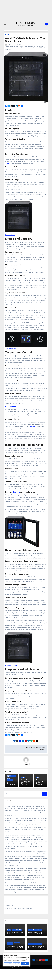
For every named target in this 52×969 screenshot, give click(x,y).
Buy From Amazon (10, 348)
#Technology (23, 47)
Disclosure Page (9, 905)
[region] (16, 959)
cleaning (32, 426)
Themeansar (38, 967)
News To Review (25, 23)
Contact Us (7, 901)
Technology (17, 942)
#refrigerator (8, 47)
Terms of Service (9, 911)
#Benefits (22, 46)
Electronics (10, 942)
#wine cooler (8, 49)
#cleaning (26, 46)
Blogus (31, 967)
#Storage (18, 47)
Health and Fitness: (9, 776)
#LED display (40, 46)
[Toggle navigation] (5, 24)
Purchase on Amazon (11, 665)
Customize (8, 963)
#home (30, 46)
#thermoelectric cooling (32, 47)
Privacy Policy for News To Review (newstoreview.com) (18, 908)
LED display (8, 163)
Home (7, 34)
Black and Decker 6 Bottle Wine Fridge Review (40, 781)
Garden (9, 929)
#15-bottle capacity (10, 46)
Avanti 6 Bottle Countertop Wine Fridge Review (25, 781)
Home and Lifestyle (16, 929)
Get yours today (10, 235)
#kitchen (35, 46)
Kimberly (11, 44)
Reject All (17, 963)
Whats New (9, 780)
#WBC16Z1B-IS (41, 47)
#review (13, 47)
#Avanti (17, 46)
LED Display (10, 406)
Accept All (25, 963)
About (6, 898)
